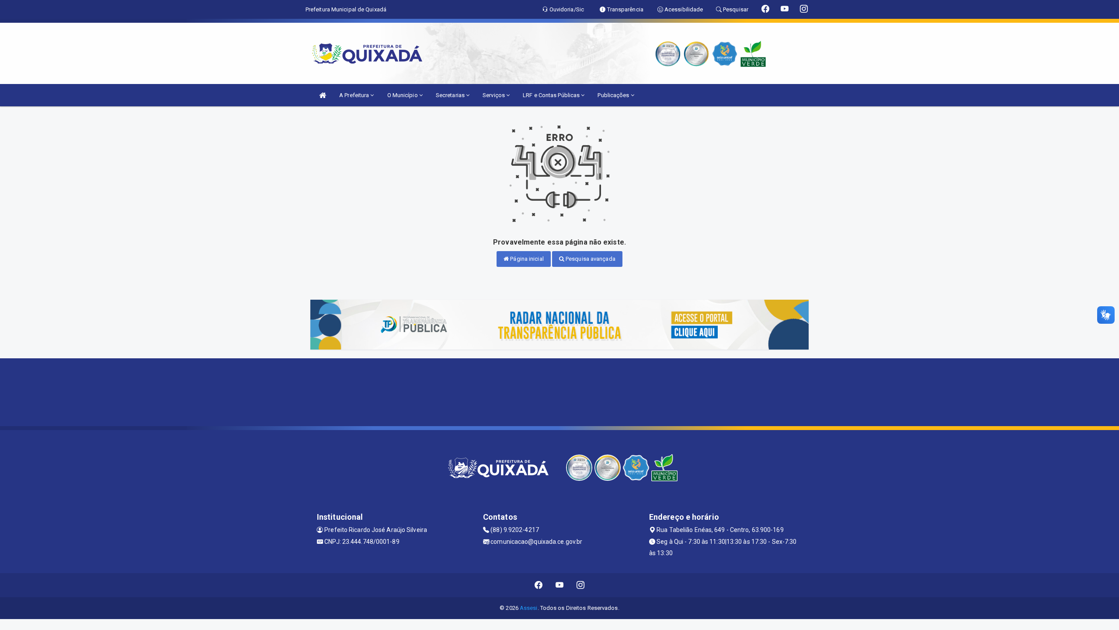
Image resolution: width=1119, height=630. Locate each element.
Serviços (494, 95)
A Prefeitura (354, 95)
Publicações (614, 95)
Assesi (529, 608)
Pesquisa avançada (589, 259)
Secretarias (451, 95)
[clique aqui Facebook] (538, 585)
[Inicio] (322, 95)
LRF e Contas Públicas (552, 95)
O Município (403, 95)
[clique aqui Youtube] (559, 585)
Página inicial (526, 259)
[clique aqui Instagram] (580, 585)
